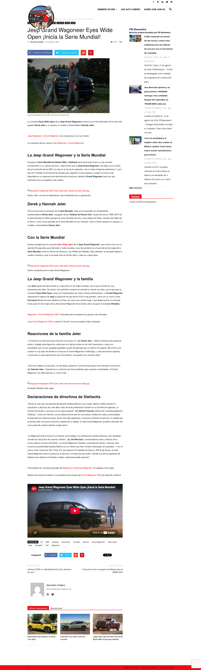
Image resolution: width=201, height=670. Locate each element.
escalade (76, 542)
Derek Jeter (66, 542)
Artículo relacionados (38, 608)
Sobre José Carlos (154, 9)
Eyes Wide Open (65, 244)
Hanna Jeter (112, 542)
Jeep (30, 545)
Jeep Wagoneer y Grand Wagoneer (43, 135)
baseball (55, 542)
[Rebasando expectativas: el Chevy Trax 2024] (42, 624)
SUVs (73, 23)
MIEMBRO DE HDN (106, 9)
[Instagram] (158, 2)
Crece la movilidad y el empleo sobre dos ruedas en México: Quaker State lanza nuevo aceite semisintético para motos (158, 146)
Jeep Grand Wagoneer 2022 (40, 321)
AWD (47, 542)
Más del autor (56, 608)
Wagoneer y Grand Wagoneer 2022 (43, 314)
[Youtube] (171, 2)
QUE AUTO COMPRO (130, 9)
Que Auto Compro (37, 42)
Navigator (39, 545)
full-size (86, 542)
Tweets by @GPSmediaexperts (142, 201)
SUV (47, 545)
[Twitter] (167, 2)
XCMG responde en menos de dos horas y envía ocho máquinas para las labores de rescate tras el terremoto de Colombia (158, 44)
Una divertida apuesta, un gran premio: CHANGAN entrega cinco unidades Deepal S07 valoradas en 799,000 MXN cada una (157, 95)
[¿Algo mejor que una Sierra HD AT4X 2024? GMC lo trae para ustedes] (108, 624)
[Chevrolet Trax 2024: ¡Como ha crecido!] (75, 624)
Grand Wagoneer (98, 542)
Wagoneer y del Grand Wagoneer (77, 467)
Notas (67, 23)
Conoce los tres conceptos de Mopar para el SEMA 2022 (102, 571)
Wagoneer (56, 545)
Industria (60, 23)
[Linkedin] (162, 2)
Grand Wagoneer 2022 (91, 474)
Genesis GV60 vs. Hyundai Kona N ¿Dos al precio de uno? (49, 571)
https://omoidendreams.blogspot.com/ (58, 589)
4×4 (41, 542)
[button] (170, 9)
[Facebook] (153, 2)
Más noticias (135, 188)
